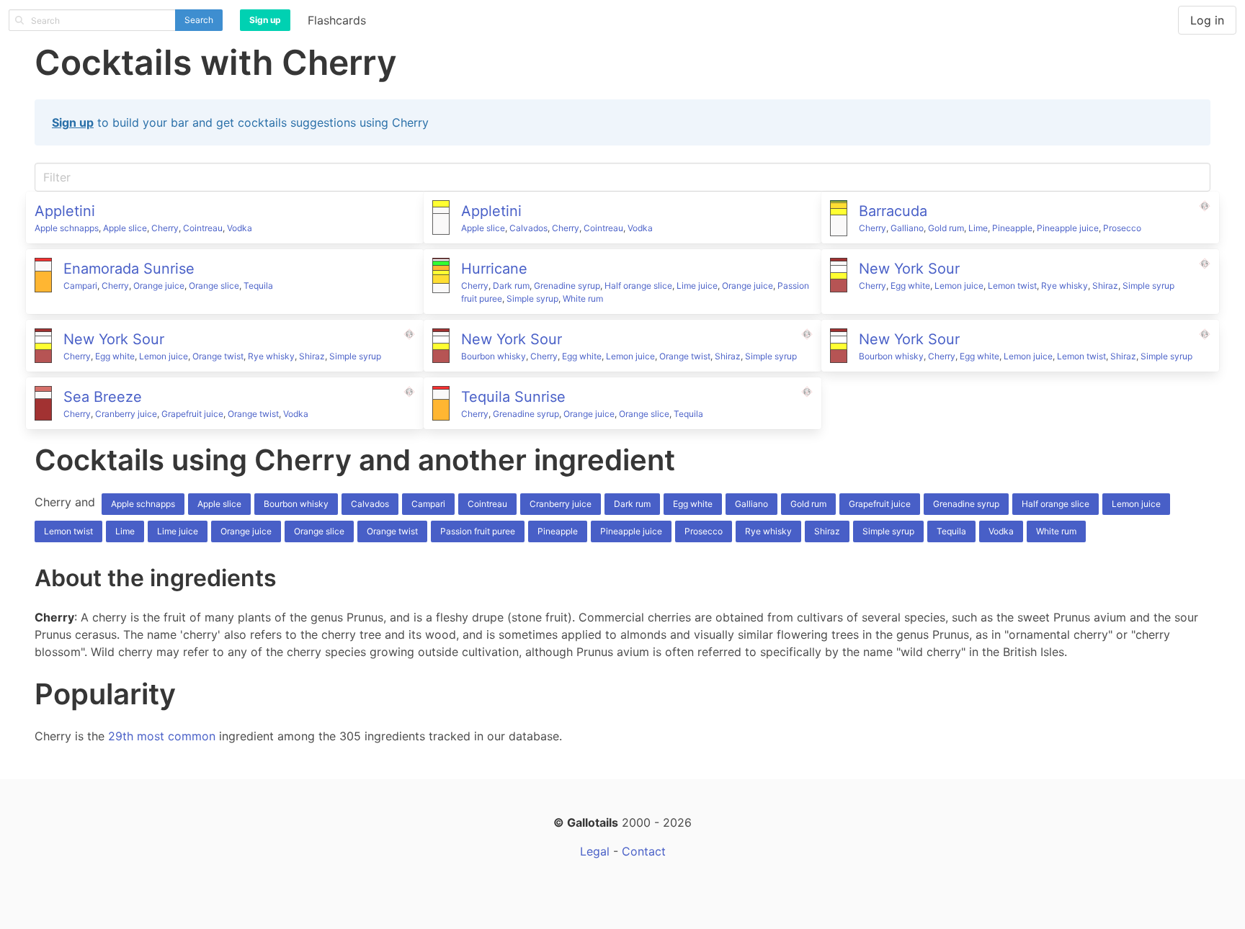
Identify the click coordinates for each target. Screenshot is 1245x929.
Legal (595, 851)
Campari (80, 285)
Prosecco (1122, 228)
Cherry (165, 228)
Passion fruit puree (477, 531)
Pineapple (1012, 228)
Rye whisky (1064, 285)
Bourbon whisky (493, 356)
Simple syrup (532, 298)
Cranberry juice (126, 413)
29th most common (161, 736)
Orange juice (158, 285)
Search (198, 19)
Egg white (910, 285)
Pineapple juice (1068, 228)
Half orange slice (638, 285)
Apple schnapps (67, 228)
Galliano (907, 228)
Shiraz (1105, 285)
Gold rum (946, 228)
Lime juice (697, 285)
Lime (978, 228)
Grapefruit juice (192, 413)
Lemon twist (1012, 285)
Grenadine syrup (567, 285)
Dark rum (511, 285)
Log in (1207, 20)
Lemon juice (958, 285)
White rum (583, 298)
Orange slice (214, 285)
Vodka (239, 228)
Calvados (528, 228)
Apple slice (125, 228)
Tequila (258, 285)
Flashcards (337, 20)
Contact (644, 851)
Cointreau (203, 228)
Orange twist (218, 356)
